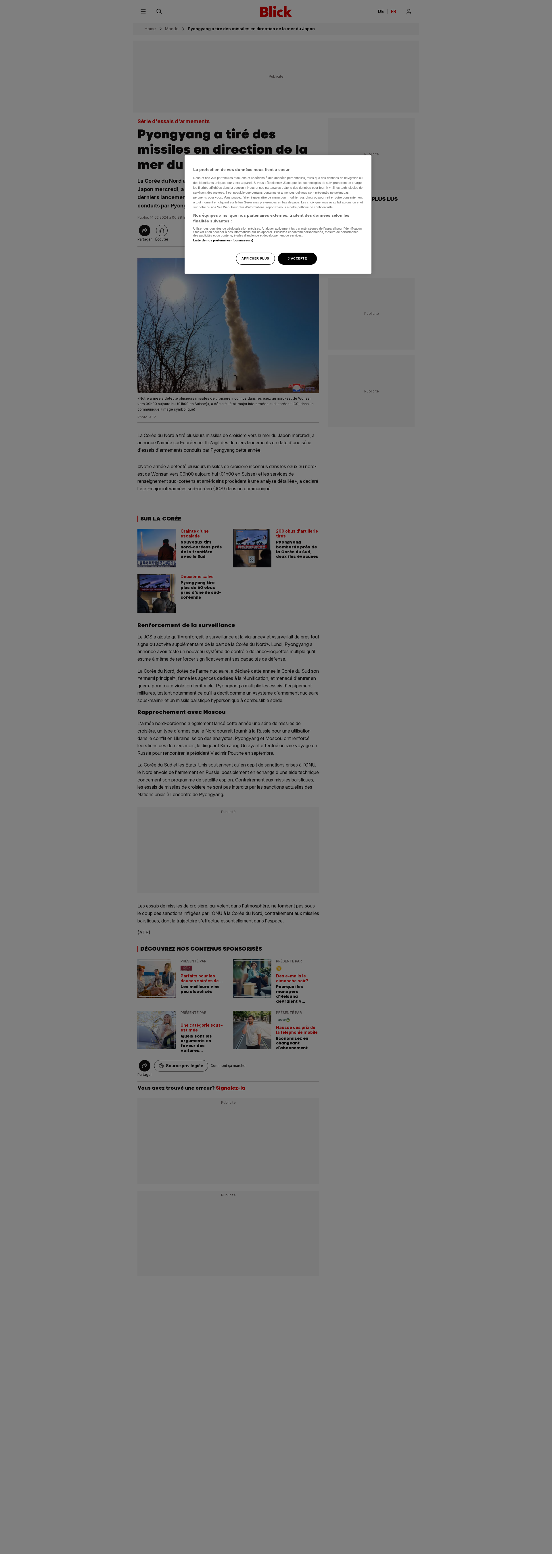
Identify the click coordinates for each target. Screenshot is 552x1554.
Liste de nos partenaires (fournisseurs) (223, 240)
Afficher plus (255, 258)
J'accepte (297, 258)
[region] (278, 214)
